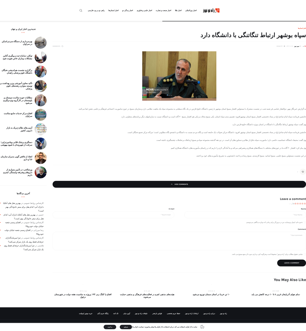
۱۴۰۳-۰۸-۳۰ (147, 291)
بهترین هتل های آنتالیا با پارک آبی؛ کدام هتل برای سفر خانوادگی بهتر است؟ (23, 207)
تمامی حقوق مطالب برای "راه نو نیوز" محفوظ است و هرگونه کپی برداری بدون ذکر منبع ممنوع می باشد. (267, 254)
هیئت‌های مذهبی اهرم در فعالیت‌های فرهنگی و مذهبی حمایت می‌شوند (147, 295)
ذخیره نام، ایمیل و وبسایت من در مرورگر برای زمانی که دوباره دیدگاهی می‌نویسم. (274, 222)
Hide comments (181, 184)
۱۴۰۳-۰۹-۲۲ (275, 291)
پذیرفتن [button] (126, 327)
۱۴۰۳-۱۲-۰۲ (211, 291)
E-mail (171, 209)
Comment (302, 229)
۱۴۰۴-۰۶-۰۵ (83, 291)
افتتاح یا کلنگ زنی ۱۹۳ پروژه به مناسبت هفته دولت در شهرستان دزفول (83, 295)
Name (303, 209)
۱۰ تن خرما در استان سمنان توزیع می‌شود (211, 294)
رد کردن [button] (110, 327)
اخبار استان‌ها (302, 28)
